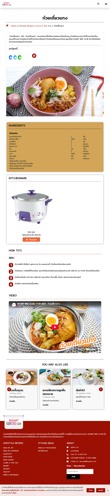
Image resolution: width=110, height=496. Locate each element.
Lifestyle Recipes (26, 26)
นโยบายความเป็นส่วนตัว (10, 490)
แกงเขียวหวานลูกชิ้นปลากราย (54, 392)
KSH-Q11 (31, 232)
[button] (106, 4)
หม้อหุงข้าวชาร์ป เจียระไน (31, 235)
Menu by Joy (8, 448)
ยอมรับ (100, 490)
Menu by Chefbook (11, 451)
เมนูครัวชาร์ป (7, 454)
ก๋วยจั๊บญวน (16, 390)
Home (13, 26)
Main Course (8, 460)
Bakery (6, 466)
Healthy (6, 472)
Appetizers (7, 457)
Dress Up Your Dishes (47, 448)
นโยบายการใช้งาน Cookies (34, 490)
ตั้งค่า (14, 493)
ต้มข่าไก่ (80, 390)
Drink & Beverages (10, 475)
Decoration (43, 451)
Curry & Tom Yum (43, 26)
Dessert (6, 469)
